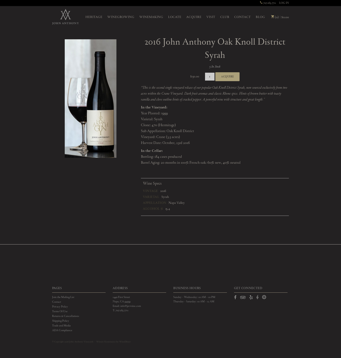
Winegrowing (120, 17)
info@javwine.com (130, 306)
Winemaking (151, 17)
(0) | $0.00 (281, 17)
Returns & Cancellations (65, 316)
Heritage (93, 17)
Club (224, 17)
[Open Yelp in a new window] (251, 298)
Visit (210, 17)
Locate (174, 17)
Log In (284, 3)
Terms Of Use (59, 311)
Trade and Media (61, 325)
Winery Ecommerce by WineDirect (113, 341)
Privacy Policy (60, 306)
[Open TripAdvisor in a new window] (243, 298)
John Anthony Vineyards (65, 17)
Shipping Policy (60, 321)
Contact (242, 17)
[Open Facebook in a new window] (235, 298)
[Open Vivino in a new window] (257, 297)
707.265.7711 (269, 3)
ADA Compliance (62, 330)
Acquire (193, 17)
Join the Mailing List (63, 297)
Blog (260, 17)
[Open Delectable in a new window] (264, 297)
